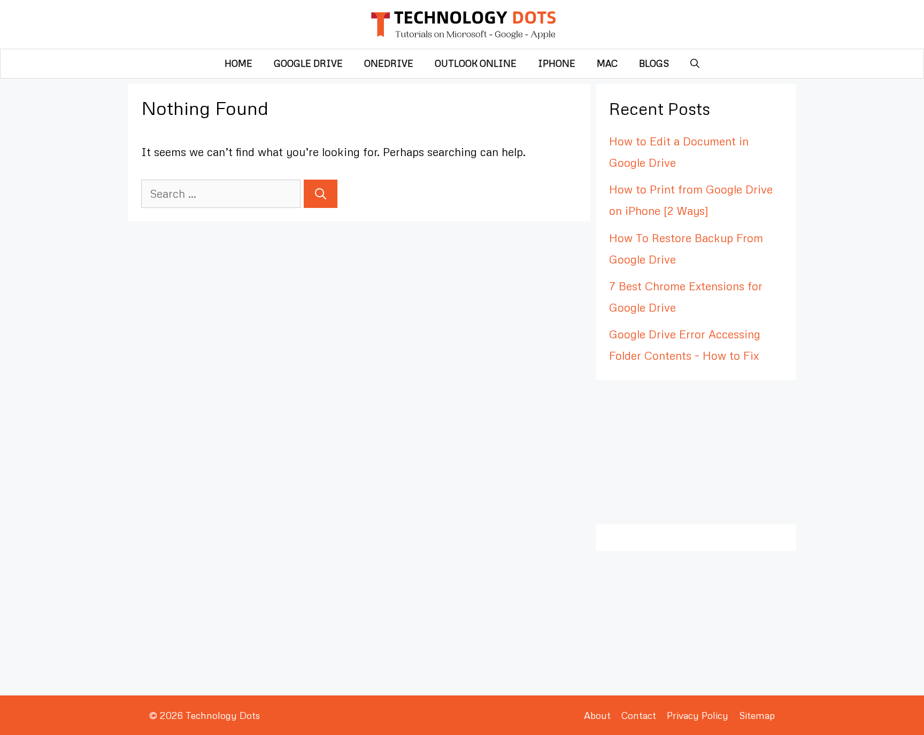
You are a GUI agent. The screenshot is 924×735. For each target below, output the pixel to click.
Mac (607, 63)
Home (238, 63)
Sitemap (757, 715)
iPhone (556, 63)
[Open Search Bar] (695, 63)
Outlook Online (476, 63)
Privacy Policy (697, 715)
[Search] (320, 194)
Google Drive (308, 63)
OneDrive (388, 63)
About (597, 715)
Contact (638, 715)
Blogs (654, 63)
